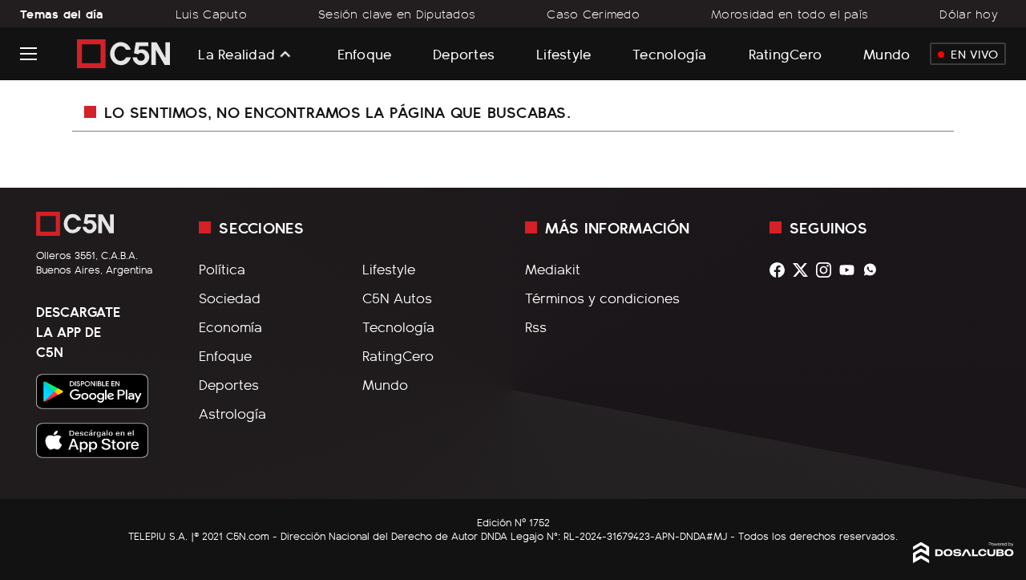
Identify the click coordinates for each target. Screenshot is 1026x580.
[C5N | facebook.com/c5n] (781, 270)
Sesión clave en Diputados (396, 13)
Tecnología (669, 53)
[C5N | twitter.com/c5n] (804, 270)
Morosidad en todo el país (789, 13)
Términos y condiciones (602, 297)
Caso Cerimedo (593, 13)
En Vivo (974, 54)
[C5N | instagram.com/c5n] (827, 270)
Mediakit (552, 268)
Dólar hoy (968, 13)
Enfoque (364, 53)
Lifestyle (563, 53)
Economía (230, 326)
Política (222, 268)
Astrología (232, 413)
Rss (536, 326)
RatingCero (785, 53)
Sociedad (230, 297)
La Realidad (236, 53)
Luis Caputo (211, 13)
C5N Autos (397, 297)
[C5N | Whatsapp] (874, 270)
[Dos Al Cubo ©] (963, 557)
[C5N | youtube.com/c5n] (850, 270)
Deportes (464, 53)
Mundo (886, 53)
